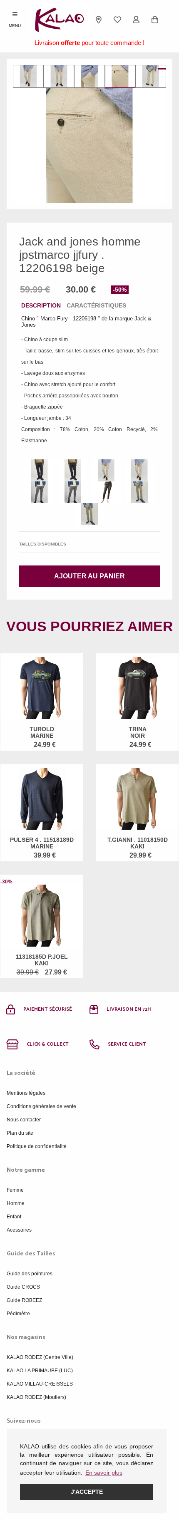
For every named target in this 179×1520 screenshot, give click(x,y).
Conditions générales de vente (41, 1106)
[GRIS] (39, 492)
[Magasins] (99, 19)
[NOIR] (39, 470)
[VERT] (139, 492)
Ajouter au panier (89, 576)
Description (41, 305)
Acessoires (19, 1230)
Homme (16, 1203)
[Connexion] (136, 19)
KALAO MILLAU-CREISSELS (40, 1384)
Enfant (14, 1217)
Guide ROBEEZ (24, 1300)
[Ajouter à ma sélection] (152, 68)
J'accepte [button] (87, 1491)
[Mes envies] (117, 19)
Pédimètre (18, 1314)
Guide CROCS (23, 1287)
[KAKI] (106, 492)
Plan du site (20, 1133)
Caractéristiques (96, 305)
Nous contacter (24, 1120)
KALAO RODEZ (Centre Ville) (40, 1357)
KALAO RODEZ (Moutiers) (36, 1397)
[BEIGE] (106, 470)
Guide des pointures (29, 1274)
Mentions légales (26, 1093)
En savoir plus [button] (103, 1472)
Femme (15, 1190)
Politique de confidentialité (37, 1146)
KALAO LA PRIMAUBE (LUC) (40, 1371)
